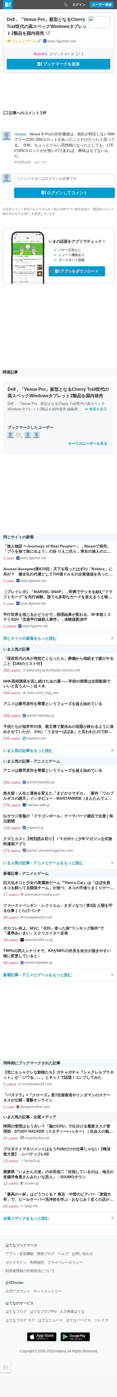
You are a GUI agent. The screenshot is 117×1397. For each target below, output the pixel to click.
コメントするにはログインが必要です (47, 179)
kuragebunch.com (38, 917)
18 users (10, 940)
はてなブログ (16, 1311)
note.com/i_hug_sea (43, 693)
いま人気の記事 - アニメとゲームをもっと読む (43, 863)
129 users (11, 828)
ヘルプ (63, 1254)
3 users (9, 1084)
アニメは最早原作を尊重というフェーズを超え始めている (52, 704)
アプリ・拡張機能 (19, 1254)
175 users (11, 805)
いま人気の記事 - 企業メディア (29, 1117)
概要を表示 (98, 409)
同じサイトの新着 (18, 537)
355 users (11, 670)
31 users (10, 1138)
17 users (10, 894)
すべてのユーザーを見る (87, 443)
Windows (15, 409)
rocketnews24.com (37, 1084)
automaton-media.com (42, 894)
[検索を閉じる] (65, 5)
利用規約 (37, 1262)
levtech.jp (32, 1161)
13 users (10, 1161)
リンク (42, 162)
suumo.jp (31, 1183)
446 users (11, 693)
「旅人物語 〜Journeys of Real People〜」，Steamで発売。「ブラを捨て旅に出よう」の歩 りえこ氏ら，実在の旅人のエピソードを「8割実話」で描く (57, 551)
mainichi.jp (35, 828)
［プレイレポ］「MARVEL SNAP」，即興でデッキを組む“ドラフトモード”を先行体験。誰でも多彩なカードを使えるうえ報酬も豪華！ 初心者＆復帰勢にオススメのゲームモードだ (58, 597)
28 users (10, 962)
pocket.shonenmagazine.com (50, 850)
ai (74, 404)
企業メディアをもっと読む (26, 1218)
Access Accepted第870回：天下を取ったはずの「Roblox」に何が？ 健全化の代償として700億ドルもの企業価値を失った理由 (58, 574)
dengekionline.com (35, 1107)
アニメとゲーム (23, 41)
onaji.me (31, 1206)
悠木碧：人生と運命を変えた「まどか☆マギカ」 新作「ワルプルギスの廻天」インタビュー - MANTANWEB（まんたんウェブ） (58, 798)
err (65, 404)
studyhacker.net (37, 1138)
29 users (10, 917)
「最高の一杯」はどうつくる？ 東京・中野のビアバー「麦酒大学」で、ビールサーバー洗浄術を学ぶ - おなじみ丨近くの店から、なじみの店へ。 (57, 1199)
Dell (11, 404)
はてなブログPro (43, 1311)
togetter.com (36, 738)
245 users (11, 738)
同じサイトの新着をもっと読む (30, 638)
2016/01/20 (22, 162)
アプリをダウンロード (79, 271)
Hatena (60, 1351)
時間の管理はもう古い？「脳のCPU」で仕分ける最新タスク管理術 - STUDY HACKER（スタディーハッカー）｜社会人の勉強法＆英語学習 (58, 1131)
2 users (9, 626)
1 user (8, 558)
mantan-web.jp (38, 805)
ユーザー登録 (102, 5)
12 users (10, 1183)
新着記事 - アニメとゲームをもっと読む (37, 975)
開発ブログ (46, 1254)
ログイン (78, 5)
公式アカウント (17, 1291)
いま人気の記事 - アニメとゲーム (31, 761)
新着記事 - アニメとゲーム (26, 873)
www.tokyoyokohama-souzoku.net (53, 670)
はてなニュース (50, 1320)
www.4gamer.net (61, 41)
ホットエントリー (47, 1291)
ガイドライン (16, 1262)
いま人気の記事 (16, 649)
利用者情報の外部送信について (30, 1271)
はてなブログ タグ (20, 1320)
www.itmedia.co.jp (38, 940)
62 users (10, 1206)
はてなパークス (78, 1320)
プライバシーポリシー (65, 1262)
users (41, 53)
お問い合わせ (82, 1254)
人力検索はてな (72, 1311)
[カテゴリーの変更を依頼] (39, 41)
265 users (11, 715)
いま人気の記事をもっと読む (28, 750)
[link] (10, 434)
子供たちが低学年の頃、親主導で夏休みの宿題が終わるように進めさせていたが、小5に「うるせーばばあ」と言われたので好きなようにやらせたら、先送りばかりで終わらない (58, 732)
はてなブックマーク (21, 1245)
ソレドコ (101, 1320)
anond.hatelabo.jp (40, 715)
